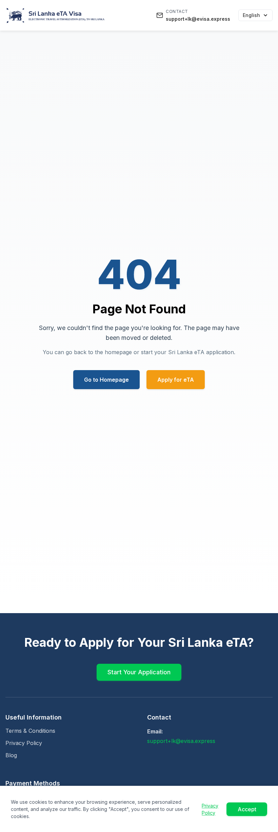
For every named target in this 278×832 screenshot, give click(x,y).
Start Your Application (139, 672)
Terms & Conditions (30, 730)
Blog (11, 755)
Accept (247, 809)
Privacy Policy (23, 743)
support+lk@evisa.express (181, 741)
